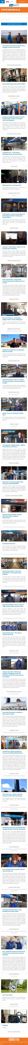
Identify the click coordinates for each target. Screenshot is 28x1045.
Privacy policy (20, 1042)
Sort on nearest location (14, 24)
